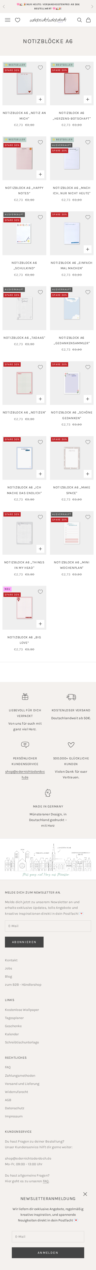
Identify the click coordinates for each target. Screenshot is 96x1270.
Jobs (8, 968)
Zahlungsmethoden (20, 1075)
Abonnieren (24, 942)
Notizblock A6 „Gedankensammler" (72, 340)
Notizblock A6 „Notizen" (24, 412)
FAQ (8, 1067)
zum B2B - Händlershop (23, 985)
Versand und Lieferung (22, 1084)
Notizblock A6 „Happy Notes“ (24, 190)
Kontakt (11, 960)
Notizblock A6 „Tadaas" (24, 338)
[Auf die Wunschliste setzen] (40, 67)
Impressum (14, 1116)
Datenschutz (14, 1108)
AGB (8, 1100)
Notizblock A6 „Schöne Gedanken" (71, 415)
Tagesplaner (14, 1018)
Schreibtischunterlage (22, 1042)
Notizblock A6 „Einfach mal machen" (72, 265)
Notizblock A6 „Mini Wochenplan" (72, 565)
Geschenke (13, 1026)
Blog (8, 976)
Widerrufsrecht (16, 1092)
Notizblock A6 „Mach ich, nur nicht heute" (72, 190)
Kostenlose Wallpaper (22, 1010)
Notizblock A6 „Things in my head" (24, 565)
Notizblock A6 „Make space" (71, 490)
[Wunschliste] (17, 20)
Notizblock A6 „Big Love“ (24, 639)
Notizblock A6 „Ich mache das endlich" (24, 490)
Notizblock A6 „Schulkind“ (24, 265)
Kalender (12, 1034)
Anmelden (48, 1252)
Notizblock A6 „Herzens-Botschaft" (72, 115)
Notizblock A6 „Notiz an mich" (24, 115)
